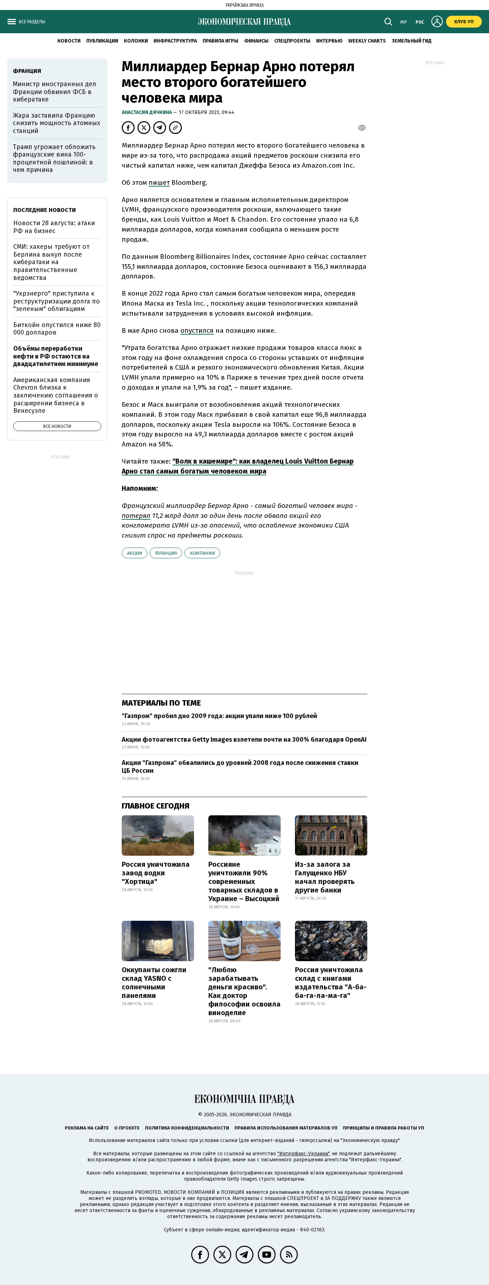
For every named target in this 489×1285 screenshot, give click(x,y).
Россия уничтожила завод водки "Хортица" (156, 873)
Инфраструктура (175, 41)
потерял (136, 515)
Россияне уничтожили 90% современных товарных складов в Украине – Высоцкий (244, 881)
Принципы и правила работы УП (383, 1128)
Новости (69, 41)
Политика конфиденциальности (187, 1128)
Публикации (102, 41)
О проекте (127, 1128)
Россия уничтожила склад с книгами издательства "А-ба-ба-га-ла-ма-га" (331, 982)
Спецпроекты (292, 41)
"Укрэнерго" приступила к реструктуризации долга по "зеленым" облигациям (56, 301)
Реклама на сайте (87, 1128)
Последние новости (44, 210)
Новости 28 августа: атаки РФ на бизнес (54, 227)
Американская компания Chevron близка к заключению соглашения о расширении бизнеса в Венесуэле (55, 395)
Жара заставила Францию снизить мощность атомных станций (56, 123)
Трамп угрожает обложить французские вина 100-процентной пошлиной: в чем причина (54, 158)
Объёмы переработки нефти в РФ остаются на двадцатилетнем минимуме (55, 356)
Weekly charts (367, 41)
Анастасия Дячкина (147, 112)
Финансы (256, 41)
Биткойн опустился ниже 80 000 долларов (57, 329)
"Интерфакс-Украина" (303, 1154)
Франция (166, 553)
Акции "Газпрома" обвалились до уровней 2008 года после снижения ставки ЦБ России (240, 767)
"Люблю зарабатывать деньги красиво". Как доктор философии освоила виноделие (244, 991)
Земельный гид (412, 41)
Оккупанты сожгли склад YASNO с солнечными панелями (154, 982)
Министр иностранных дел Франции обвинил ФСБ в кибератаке (54, 91)
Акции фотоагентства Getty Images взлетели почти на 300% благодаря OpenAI (244, 739)
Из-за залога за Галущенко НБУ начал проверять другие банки (325, 877)
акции (134, 553)
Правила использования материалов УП (286, 1128)
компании (202, 553)
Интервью (329, 41)
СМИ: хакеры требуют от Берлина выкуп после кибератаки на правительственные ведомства (51, 262)
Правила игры (220, 41)
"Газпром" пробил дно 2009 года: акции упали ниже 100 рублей (219, 716)
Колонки (136, 41)
